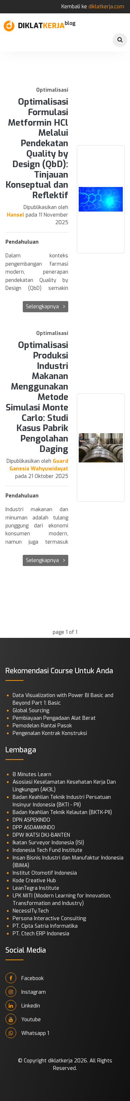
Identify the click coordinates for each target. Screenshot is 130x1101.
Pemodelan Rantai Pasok (42, 725)
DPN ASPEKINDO (31, 820)
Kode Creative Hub (34, 880)
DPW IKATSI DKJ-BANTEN (41, 835)
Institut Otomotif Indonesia (45, 873)
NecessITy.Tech (31, 911)
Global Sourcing (31, 710)
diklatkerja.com (106, 6)
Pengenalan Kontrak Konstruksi (50, 733)
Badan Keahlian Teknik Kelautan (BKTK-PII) (62, 812)
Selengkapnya (43, 306)
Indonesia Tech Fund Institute (47, 850)
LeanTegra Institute (36, 888)
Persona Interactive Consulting (49, 918)
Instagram (33, 992)
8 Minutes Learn (32, 774)
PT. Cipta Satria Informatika (45, 926)
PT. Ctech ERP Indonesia (41, 933)
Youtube (30, 1019)
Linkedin (30, 1005)
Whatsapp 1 (34, 1033)
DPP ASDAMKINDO (34, 827)
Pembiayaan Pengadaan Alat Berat (54, 718)
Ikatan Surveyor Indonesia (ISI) (48, 842)
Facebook (32, 978)
